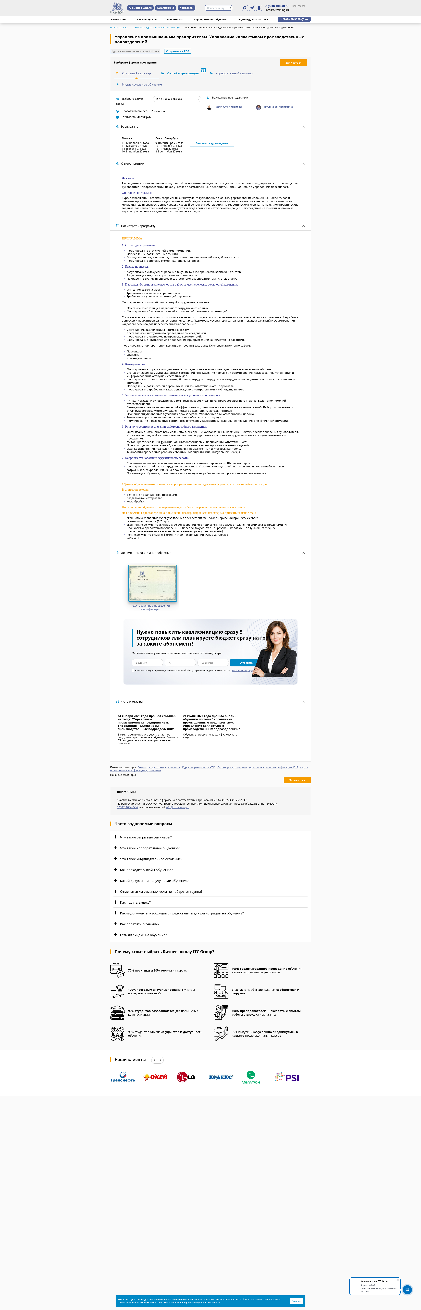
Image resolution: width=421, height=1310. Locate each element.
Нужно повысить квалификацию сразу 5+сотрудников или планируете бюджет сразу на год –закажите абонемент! (204, 638)
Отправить (246, 662)
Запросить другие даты (212, 143)
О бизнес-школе (140, 8)
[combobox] (177, 99)
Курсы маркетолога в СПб (198, 767)
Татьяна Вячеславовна (278, 106)
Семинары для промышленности (159, 767)
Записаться (293, 62)
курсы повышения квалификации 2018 (273, 767)
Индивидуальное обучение (142, 84)
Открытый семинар (136, 73)
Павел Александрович (228, 106)
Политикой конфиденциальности (248, 670)
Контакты (186, 8)
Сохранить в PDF (177, 51)
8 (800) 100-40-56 (277, 6)
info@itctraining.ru (177, 807)
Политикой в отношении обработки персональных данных (188, 1302)
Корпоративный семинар (234, 73)
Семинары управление (232, 767)
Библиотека (165, 8)
